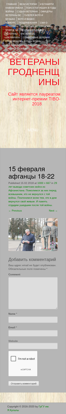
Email (11, 327)
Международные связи (25, 45)
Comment (14, 274)
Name (11, 313)
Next (53, 210)
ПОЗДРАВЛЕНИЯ (28, 23)
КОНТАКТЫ (24, 48)
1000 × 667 (44, 183)
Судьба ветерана (27, 11)
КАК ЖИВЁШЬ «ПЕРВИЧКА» (20, 36)
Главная (11, 4)
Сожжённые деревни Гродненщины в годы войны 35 (28, 41)
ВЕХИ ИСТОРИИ (28, 4)
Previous (15, 210)
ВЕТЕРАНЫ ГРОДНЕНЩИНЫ (34, 71)
